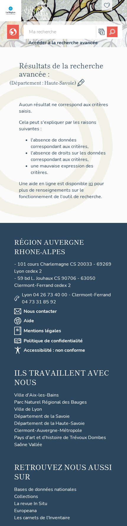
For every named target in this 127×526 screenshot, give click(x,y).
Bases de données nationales (45, 489)
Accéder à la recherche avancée (63, 43)
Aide (29, 321)
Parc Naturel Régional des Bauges (50, 402)
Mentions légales (42, 331)
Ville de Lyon (28, 409)
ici (91, 183)
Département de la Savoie (42, 416)
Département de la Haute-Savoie (49, 423)
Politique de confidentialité (53, 341)
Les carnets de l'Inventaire (42, 518)
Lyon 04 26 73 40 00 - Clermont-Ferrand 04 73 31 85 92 (66, 298)
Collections (26, 496)
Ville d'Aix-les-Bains (36, 395)
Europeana (25, 510)
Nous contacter (40, 311)
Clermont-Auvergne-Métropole (48, 430)
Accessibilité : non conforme (54, 350)
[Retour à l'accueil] (10, 10)
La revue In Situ (30, 503)
